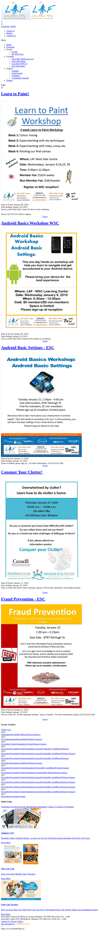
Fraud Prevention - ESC (23, 599)
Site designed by (8, 924)
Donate (9, 80)
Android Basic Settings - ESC (27, 347)
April (54, 749)
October (13, 744)
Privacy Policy (17, 921)
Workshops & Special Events (13, 807)
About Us (10, 31)
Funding (15, 71)
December (5, 744)
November (5, 739)
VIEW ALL (6, 730)
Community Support (20, 78)
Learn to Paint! (15, 93)
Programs (10, 47)
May (19, 734)
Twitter (13, 26)
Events (14, 52)
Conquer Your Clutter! (22, 472)
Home (9, 45)
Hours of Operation (65, 807)
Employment (17, 73)
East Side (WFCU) (20, 64)
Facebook (5, 26)
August (37, 749)
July (11, 734)
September (5, 734)
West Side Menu (19, 61)
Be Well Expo (18, 54)
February (30, 734)
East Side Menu (18, 66)
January (37, 734)
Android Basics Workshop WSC (30, 223)
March (24, 734)
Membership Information (36, 807)
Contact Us (11, 36)
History (9, 33)
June (15, 734)
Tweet (44, 216)
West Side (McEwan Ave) (22, 59)
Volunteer (16, 76)
